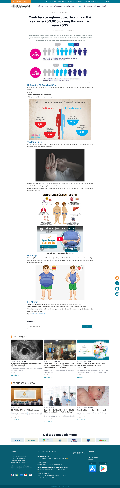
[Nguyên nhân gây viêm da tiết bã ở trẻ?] (93, 396)
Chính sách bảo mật (78, 452)
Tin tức (54, 13)
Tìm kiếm (106, 1)
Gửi (87, 326)
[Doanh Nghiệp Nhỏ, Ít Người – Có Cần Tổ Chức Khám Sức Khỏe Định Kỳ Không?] (60, 396)
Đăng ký (97, 1)
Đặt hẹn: (76, 1)
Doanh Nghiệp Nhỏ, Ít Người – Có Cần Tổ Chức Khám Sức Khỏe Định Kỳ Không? (59, 411)
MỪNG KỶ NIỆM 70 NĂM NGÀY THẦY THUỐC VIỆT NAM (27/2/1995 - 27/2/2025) (91, 366)
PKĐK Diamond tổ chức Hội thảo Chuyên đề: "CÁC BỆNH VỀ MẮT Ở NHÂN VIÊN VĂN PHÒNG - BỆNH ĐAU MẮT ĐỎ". (60, 366)
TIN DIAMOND (64, 13)
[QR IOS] (93, 468)
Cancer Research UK (38, 314)
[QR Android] (104, 468)
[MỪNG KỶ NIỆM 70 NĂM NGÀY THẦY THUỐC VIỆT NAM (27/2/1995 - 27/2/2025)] (93, 350)
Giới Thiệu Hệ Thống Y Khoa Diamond (25, 410)
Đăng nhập (91, 1)
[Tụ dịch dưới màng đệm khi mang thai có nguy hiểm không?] (27, 350)
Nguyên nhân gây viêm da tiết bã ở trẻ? (91, 410)
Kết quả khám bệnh (101, 6)
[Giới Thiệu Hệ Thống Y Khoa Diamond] (27, 396)
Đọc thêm (14, 375)
